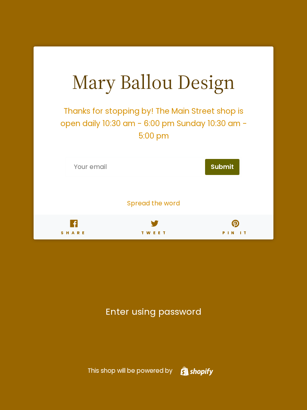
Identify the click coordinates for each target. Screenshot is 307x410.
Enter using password (153, 311)
